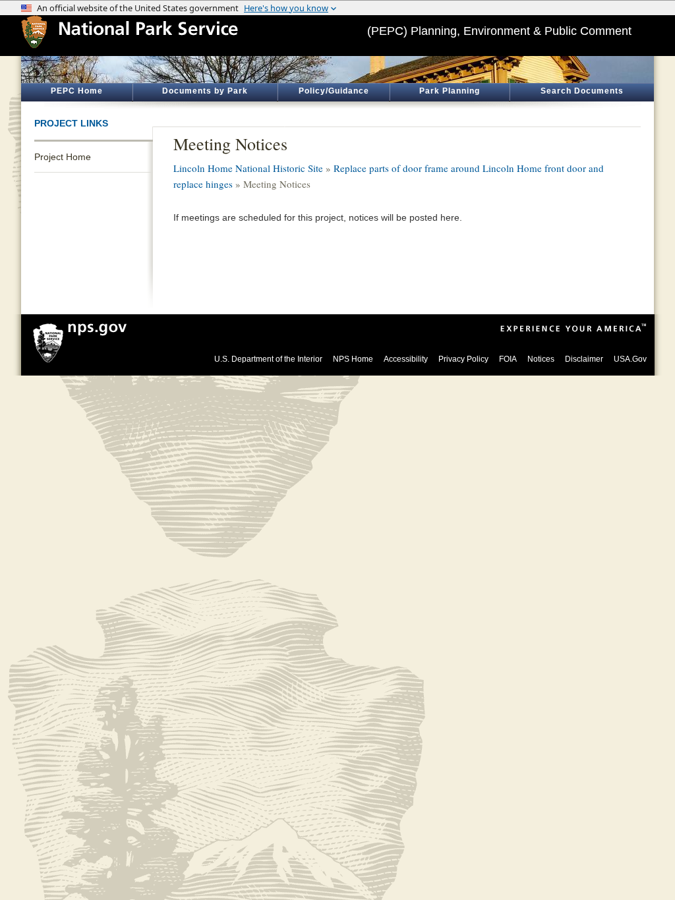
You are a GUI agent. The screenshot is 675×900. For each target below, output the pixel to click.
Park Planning (449, 91)
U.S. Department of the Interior (268, 359)
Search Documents (582, 91)
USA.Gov (630, 359)
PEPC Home (77, 91)
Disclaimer (584, 359)
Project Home (62, 157)
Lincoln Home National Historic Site (248, 168)
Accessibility (406, 359)
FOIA (508, 359)
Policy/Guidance (334, 91)
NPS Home (353, 359)
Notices (540, 359)
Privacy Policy (463, 359)
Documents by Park (205, 91)
